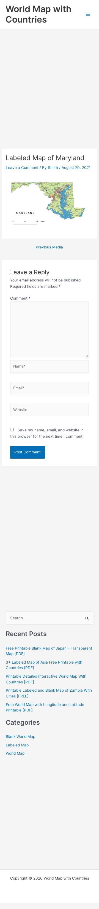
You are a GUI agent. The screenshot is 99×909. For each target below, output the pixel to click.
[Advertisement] (49, 81)
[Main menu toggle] (88, 14)
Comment (20, 298)
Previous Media (49, 247)
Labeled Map (17, 745)
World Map (15, 753)
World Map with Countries (39, 14)
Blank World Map (20, 736)
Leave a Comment (22, 167)
